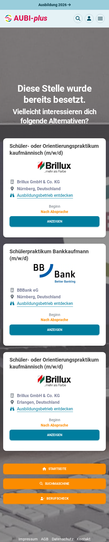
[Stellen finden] (78, 18)
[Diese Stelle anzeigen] (54, 166)
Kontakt (83, 539)
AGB (45, 539)
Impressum (28, 539)
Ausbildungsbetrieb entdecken (45, 195)
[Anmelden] (89, 18)
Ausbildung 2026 (52, 5)
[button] (100, 18)
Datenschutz (63, 539)
